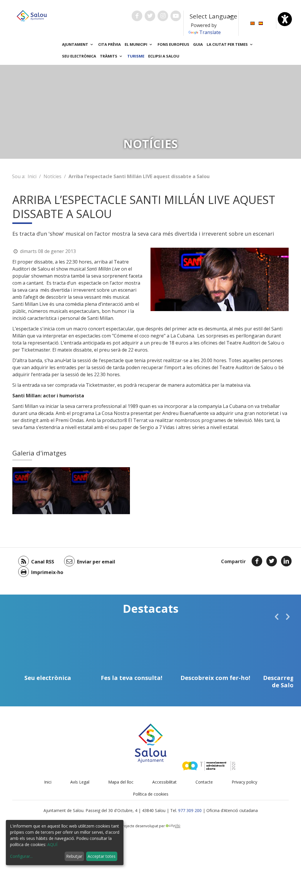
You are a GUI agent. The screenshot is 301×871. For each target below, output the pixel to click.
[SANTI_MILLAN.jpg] (41, 490)
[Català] (252, 23)
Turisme (135, 56)
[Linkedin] (286, 561)
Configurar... (21, 856)
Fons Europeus (173, 44)
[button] (276, 616)
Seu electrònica (79, 56)
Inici (32, 176)
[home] (31, 15)
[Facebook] (257, 561)
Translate (210, 32)
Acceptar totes (102, 856)
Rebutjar (74, 856)
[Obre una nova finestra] (137, 16)
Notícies (52, 176)
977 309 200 (190, 810)
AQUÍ (52, 844)
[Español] (261, 23)
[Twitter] (271, 561)
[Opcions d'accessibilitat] (284, 19)
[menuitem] (252, 23)
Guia (198, 44)
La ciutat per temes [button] (228, 44)
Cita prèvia (109, 44)
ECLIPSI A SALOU (163, 56)
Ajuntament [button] (75, 44)
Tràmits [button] (109, 56)
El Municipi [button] (136, 44)
